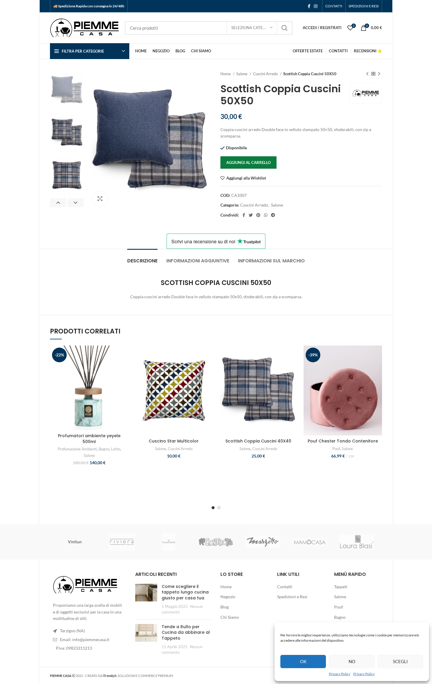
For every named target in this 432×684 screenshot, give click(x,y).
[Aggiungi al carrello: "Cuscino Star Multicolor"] (208, 368)
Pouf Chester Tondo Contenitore (343, 441)
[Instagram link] (315, 6)
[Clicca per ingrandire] (100, 198)
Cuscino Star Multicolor (174, 441)
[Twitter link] (250, 215)
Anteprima (124, 381)
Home (226, 73)
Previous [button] (58, 202)
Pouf (336, 448)
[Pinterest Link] (258, 215)
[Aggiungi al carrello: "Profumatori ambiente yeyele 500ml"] (124, 368)
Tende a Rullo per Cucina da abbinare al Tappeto (186, 632)
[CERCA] (284, 28)
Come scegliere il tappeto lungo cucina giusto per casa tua (185, 592)
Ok (303, 661)
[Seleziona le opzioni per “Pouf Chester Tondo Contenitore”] (377, 368)
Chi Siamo (229, 617)
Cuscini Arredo (266, 73)
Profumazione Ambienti (77, 449)
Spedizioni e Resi (292, 596)
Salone (242, 73)
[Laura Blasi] (356, 542)
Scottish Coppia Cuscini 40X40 (258, 441)
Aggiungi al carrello (248, 162)
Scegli (400, 661)
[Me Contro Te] (215, 542)
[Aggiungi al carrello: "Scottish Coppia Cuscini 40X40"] (293, 368)
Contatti (284, 586)
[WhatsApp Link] (265, 215)
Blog (224, 606)
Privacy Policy (339, 674)
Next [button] (76, 202)
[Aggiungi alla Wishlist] (124, 355)
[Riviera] (121, 541)
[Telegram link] (273, 215)
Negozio (227, 596)
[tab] (142, 258)
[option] (67, 90)
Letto (115, 449)
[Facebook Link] (309, 6)
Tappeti (340, 586)
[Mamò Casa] (309, 541)
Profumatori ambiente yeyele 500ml (89, 439)
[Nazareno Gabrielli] (168, 541)
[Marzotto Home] (262, 542)
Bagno (104, 449)
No (352, 661)
